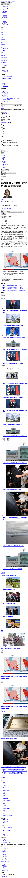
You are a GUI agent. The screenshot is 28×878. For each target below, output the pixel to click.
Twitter (4, 23)
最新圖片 (5, 48)
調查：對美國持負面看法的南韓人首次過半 (11, 648)
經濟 (2, 34)
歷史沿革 (5, 96)
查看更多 (5, 113)
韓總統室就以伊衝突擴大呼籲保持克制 (12, 285)
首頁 (4, 91)
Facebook (5, 22)
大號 (6, 223)
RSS (4, 83)
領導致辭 (5, 95)
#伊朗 (2, 106)
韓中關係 (3, 44)
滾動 (2, 29)
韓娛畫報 (5, 50)
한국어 (5, 851)
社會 (2, 37)
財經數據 (5, 71)
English (5, 852)
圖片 (2, 47)
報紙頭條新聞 (4, 62)
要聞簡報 (5, 822)
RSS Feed (5, 24)
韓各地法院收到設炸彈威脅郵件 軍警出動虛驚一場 (15, 771)
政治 (2, 32)
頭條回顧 (3, 55)
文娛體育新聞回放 (7, 815)
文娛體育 (3, 39)
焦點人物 (5, 70)
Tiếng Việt (5, 859)
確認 (2, 179)
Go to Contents (4, 1)
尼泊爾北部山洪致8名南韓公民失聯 (9, 738)
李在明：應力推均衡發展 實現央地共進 (12, 772)
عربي (4, 855)
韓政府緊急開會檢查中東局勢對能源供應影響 (14, 290)
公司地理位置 (6, 99)
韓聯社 (2, 108)
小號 (6, 220)
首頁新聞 (3, 711)
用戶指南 (5, 101)
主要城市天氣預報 (7, 76)
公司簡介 (5, 92)
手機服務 (5, 84)
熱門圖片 (3, 573)
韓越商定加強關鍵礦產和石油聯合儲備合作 (13, 769)
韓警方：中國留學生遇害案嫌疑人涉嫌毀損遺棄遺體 (13, 767)
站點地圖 (5, 86)
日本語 (5, 854)
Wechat (4, 21)
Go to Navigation (11, 1)
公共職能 (5, 94)
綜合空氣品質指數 (5, 122)
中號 (6, 221)
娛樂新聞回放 (4, 60)
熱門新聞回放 (4, 57)
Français (5, 858)
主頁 (2, 777)
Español (5, 856)
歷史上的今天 (4, 65)
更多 (2, 571)
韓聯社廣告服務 (7, 78)
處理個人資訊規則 (5, 861)
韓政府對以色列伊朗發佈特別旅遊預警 (12, 287)
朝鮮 (2, 42)
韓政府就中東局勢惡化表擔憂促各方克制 (13, 288)
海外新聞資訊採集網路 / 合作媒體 (11, 98)
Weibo (4, 19)
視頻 (2, 52)
